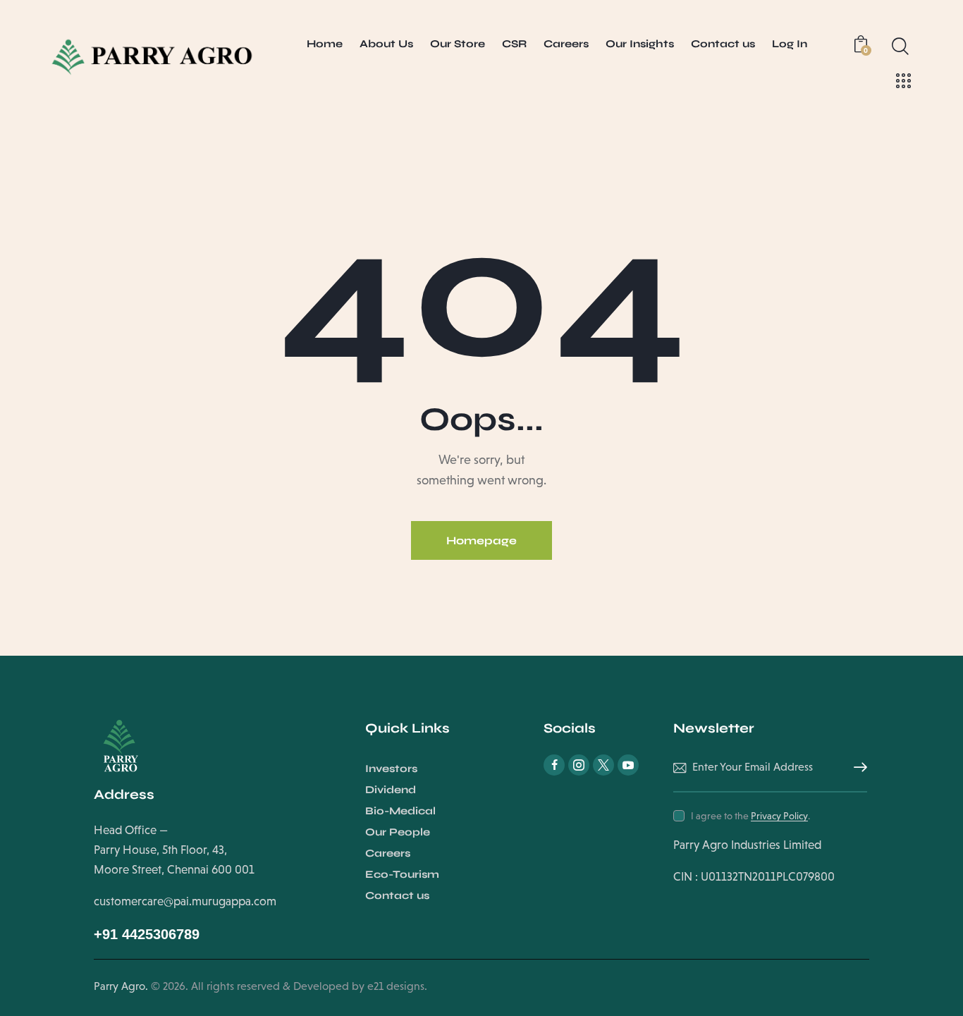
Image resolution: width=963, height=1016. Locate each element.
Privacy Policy (779, 816)
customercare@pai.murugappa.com (185, 901)
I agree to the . (750, 815)
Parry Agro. (121, 986)
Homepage (481, 540)
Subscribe (856, 767)
